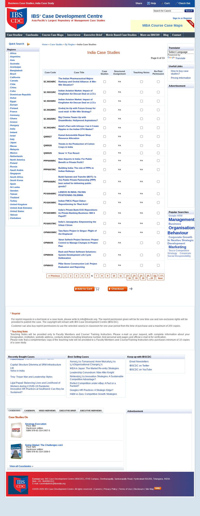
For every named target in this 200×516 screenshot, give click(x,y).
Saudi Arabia (16, 170)
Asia (12, 60)
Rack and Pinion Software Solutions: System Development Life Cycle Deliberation (77, 255)
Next (160, 278)
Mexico (13, 153)
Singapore (15, 173)
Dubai (13, 98)
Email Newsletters (139, 361)
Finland (14, 108)
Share (139, 3)
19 (136, 278)
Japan (13, 142)
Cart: (167, 3)
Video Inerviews (47, 411)
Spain (13, 184)
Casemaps (29, 411)
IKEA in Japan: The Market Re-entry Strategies (94, 368)
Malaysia (14, 149)
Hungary (14, 125)
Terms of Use (125, 489)
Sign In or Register (182, 18)
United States (17, 211)
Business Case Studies (18, 17)
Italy (12, 139)
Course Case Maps (52, 35)
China (13, 87)
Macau (13, 146)
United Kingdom (18, 204)
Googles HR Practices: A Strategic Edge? (91, 390)
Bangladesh (16, 70)
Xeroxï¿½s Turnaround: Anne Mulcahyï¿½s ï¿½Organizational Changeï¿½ (93, 363)
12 (127, 276)
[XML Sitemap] (157, 489)
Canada (14, 80)
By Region (70, 44)
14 (141, 276)
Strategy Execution (35, 424)
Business (175, 223)
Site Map (150, 489)
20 (143, 278)
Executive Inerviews (91, 411)
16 (155, 276)
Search (189, 11)
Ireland (13, 132)
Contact (176, 35)
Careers (98, 489)
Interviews (73, 35)
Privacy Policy (110, 489)
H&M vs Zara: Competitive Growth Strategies (93, 394)
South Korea (16, 180)
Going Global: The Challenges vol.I (44, 445)
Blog (166, 35)
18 (129, 278)
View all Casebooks (21, 466)
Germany (15, 115)
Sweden (14, 190)
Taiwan (13, 194)
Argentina (15, 56)
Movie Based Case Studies (121, 35)
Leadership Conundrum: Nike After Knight (92, 372)
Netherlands (16, 156)
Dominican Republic (20, 94)
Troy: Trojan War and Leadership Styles (31, 376)
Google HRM (175, 215)
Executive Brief (93, 35)
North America (17, 160)
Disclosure (139, 489)
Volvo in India (17, 370)
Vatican (14, 215)
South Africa (16, 177)
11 (121, 276)
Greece (13, 122)
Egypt (13, 101)
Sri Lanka (15, 187)
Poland (13, 163)
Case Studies (14, 35)
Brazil (13, 74)
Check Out (184, 3)
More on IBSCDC (150, 35)
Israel (13, 135)
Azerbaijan (15, 67)
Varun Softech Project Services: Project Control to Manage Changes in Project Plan (78, 242)
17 (161, 276)
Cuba (13, 91)
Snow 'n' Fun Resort (68, 153)
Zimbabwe (15, 218)
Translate (180, 58)
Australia (14, 63)
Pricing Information (181, 78)
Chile (12, 84)
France (13, 111)
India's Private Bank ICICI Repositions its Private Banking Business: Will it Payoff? (77, 213)
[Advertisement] (179, 147)
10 (114, 276)
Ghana (13, 118)
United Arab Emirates (21, 208)
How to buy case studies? (179, 72)
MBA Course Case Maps (162, 25)
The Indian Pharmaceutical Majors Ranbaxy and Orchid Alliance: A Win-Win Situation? (77, 81)
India (12, 129)
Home (45, 44)
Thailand (14, 197)
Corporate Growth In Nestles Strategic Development (181, 240)
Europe (14, 105)
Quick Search (16, 43)
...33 (151, 278)
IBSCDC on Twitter (139, 365)
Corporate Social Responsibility (179, 254)
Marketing (177, 247)
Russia (13, 166)
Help (153, 3)
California (15, 77)
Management (181, 219)
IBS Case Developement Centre (18, 482)
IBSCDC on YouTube (140, 369)
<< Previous (54, 276)
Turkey (13, 201)
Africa (13, 53)
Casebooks (32, 35)
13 (134, 276)
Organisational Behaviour (183, 230)
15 (148, 276)
